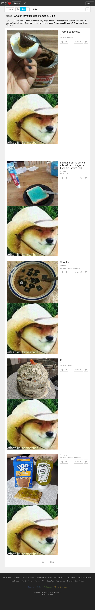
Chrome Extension (60, 587)
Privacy (30, 581)
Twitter (39, 587)
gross (9, 9)
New (23, 9)
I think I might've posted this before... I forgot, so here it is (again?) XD (72, 165)
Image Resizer (14, 581)
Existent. (64, 35)
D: (61, 359)
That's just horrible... (70, 31)
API (43, 581)
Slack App (50, 581)
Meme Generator (28, 577)
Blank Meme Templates (44, 577)
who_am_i (64, 455)
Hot (18, 9)
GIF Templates (59, 577)
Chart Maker (70, 577)
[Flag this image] (86, 42)
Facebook (31, 587)
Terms (37, 581)
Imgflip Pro (7, 577)
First (42, 562)
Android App (48, 587)
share (77, 41)
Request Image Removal (64, 581)
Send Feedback (80, 581)
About (24, 581)
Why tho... (65, 262)
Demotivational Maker (84, 577)
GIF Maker (16, 577)
